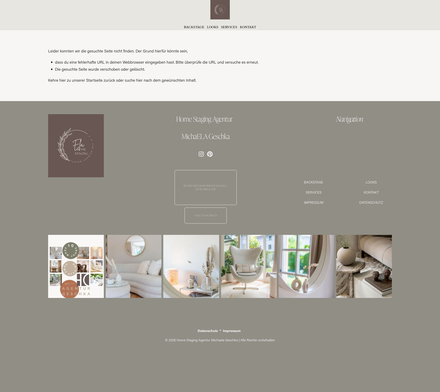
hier (62, 80)
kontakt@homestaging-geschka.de (206, 187)
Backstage (194, 27)
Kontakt (248, 27)
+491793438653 (206, 215)
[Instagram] (201, 154)
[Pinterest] (210, 154)
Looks (212, 27)
